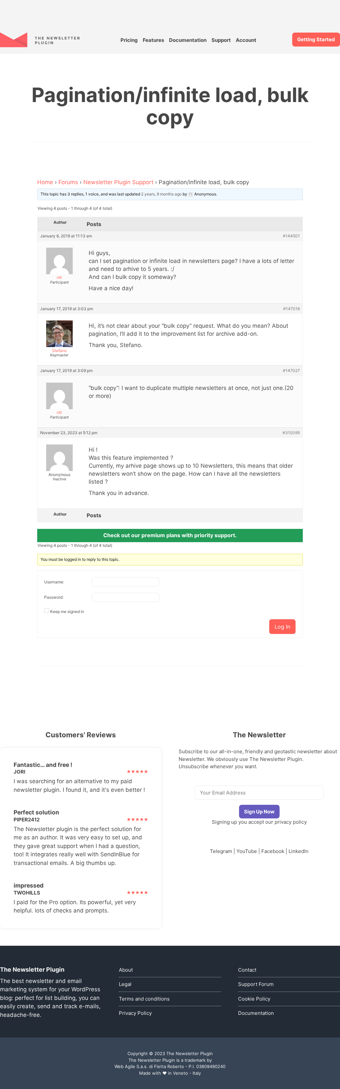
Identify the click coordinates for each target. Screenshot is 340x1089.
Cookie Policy (254, 999)
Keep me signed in (67, 611)
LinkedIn (298, 851)
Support (221, 40)
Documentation (188, 40)
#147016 (291, 308)
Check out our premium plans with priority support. (170, 535)
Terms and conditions (144, 999)
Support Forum (256, 984)
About (126, 970)
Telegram (221, 851)
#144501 (291, 236)
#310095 (291, 432)
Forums (68, 182)
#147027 (291, 370)
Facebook (272, 851)
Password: (53, 597)
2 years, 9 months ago (161, 193)
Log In (282, 626)
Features (153, 40)
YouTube (246, 851)
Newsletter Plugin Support (118, 182)
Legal (125, 984)
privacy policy (291, 822)
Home (45, 182)
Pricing (129, 40)
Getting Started (316, 39)
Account (246, 40)
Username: (54, 581)
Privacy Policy (135, 1013)
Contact (247, 970)
